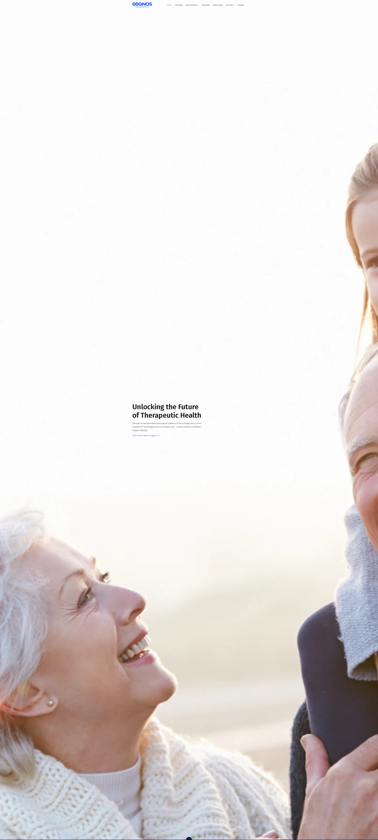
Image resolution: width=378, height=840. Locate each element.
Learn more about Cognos (144, 435)
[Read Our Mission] (189, 838)
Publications (206, 5)
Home (169, 5)
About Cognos (218, 5)
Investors (241, 5)
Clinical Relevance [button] (192, 5)
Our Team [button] (229, 5)
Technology (178, 5)
